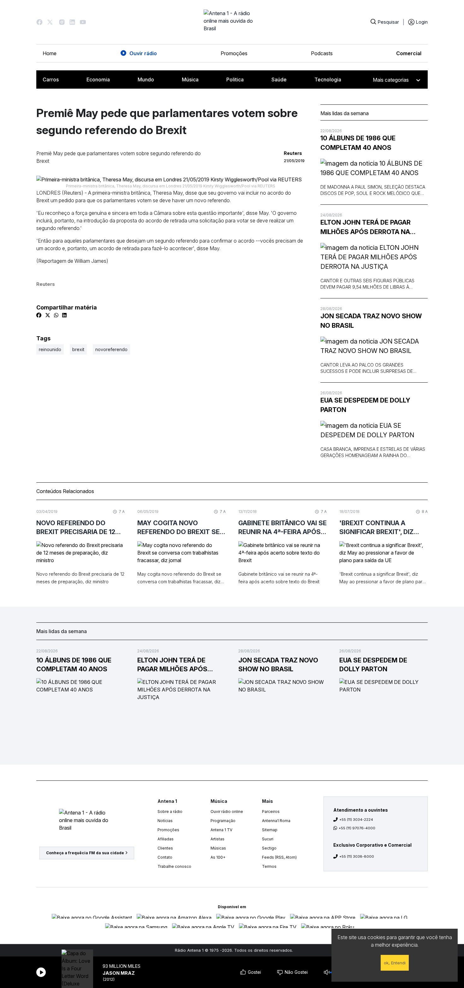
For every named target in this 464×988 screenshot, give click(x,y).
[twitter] (47, 315)
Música (190, 79)
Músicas (218, 848)
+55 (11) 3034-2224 (356, 819)
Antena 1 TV (221, 829)
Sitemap (269, 829)
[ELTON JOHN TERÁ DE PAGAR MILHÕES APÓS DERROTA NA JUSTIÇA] (374, 257)
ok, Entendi (395, 962)
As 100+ (218, 857)
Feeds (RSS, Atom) (279, 857)
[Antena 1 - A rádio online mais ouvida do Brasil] (232, 22)
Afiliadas (166, 839)
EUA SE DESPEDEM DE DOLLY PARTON (365, 405)
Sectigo (269, 848)
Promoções (234, 53)
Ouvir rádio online (227, 811)
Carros (51, 79)
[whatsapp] (56, 315)
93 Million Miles (121, 966)
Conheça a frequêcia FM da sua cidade (85, 852)
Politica (235, 79)
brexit (78, 349)
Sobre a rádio (170, 811)
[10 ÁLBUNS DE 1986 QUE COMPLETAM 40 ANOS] (374, 168)
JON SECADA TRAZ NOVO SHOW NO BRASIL (371, 320)
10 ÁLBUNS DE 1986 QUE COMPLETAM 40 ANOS (358, 142)
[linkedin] (64, 315)
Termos (269, 866)
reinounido (50, 349)
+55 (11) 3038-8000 (356, 856)
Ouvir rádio (143, 53)
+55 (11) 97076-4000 (357, 828)
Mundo (146, 79)
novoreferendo (111, 349)
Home (50, 53)
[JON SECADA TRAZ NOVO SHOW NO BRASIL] (374, 346)
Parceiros (271, 811)
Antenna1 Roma (276, 820)
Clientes (165, 848)
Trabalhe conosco (174, 866)
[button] (39, 22)
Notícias (165, 820)
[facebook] (38, 315)
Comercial (408, 53)
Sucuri (267, 839)
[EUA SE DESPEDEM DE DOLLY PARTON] (374, 430)
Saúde (279, 79)
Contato (165, 857)
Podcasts (322, 53)
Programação (223, 820)
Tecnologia (327, 79)
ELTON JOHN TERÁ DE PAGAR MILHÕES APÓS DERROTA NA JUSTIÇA (365, 228)
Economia (98, 79)
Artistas (217, 839)
